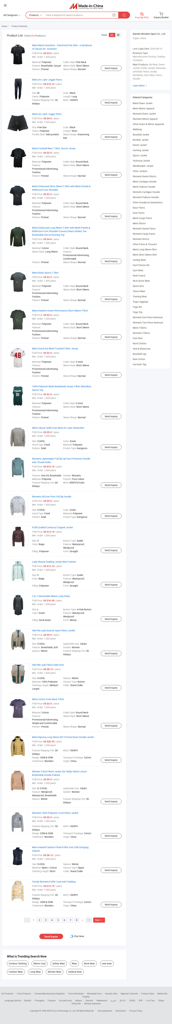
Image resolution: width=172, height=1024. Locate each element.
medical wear (75, 971)
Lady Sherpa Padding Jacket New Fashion (54, 561)
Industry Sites (111, 993)
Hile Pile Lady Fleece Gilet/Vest (48, 664)
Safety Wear (58, 963)
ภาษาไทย (150, 1000)
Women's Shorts (141, 239)
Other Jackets (140, 171)
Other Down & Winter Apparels (148, 124)
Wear (74, 963)
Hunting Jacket (141, 150)
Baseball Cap (139, 353)
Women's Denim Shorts (144, 176)
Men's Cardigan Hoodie (144, 181)
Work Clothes (139, 343)
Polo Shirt (138, 338)
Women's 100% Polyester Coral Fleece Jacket (55, 812)
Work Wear (89, 963)
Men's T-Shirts (140, 327)
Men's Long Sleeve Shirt (145, 249)
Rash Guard (139, 275)
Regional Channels (129, 993)
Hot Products (7, 993)
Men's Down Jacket (143, 103)
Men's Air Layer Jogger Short (47, 114)
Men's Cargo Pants (142, 218)
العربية (113, 1000)
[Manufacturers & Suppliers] (86, 6)
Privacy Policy (136, 1010)
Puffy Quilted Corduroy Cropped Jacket (52, 527)
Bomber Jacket (140, 139)
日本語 (132, 1000)
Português (39, 1000)
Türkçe (161, 1000)
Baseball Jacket (141, 134)
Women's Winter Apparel (145, 118)
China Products (24, 993)
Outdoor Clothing (18, 963)
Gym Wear (138, 270)
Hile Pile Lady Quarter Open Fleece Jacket (53, 630)
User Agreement (105, 1010)
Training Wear (140, 296)
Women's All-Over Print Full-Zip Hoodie (51, 496)
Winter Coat (39, 963)
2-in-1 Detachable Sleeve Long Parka (51, 596)
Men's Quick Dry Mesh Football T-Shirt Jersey (55, 348)
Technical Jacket (141, 160)
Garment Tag (139, 364)
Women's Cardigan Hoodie (146, 192)
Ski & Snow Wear (141, 280)
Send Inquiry (111, 68)
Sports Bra (138, 286)
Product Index (147, 993)
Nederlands (102, 1000)
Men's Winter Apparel (143, 108)
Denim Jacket (140, 145)
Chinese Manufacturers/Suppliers (49, 993)
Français (52, 1000)
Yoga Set (137, 306)
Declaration (121, 1010)
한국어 (123, 1000)
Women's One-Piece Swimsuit (148, 317)
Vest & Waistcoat (141, 348)
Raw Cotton (139, 359)
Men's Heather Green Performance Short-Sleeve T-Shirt (60, 310)
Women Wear (54, 971)
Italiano (78, 1000)
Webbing (137, 129)
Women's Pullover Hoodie (146, 197)
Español (27, 1000)
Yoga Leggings (140, 301)
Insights (86, 996)
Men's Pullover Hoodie (144, 186)
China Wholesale (75, 993)
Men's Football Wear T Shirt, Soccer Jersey (53, 148)
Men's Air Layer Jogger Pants (47, 79)
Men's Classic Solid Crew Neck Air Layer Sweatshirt (58, 427)
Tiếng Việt (76, 1003)
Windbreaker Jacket (143, 165)
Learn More (140, 85)
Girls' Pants (138, 212)
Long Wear (35, 971)
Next (99, 920)
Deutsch (89, 1000)
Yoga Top (137, 312)
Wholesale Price (94, 993)
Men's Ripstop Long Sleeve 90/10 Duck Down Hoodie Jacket (63, 737)
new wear (107, 963)
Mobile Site (162, 993)
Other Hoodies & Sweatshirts (148, 202)
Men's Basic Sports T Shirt (45, 272)
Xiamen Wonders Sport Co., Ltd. (149, 33)
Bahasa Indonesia (92, 1003)
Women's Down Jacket (144, 113)
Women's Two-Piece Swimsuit (148, 322)
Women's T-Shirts (141, 333)
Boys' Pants (139, 207)
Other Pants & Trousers (145, 244)
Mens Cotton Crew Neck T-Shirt (48, 699)
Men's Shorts (139, 223)
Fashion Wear (16, 971)
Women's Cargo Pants (144, 233)
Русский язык (65, 1000)
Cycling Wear (139, 259)
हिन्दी (140, 1000)
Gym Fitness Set (141, 265)
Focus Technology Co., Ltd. (64, 1010)
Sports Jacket (140, 155)
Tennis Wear (139, 291)
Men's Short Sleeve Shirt (145, 254)
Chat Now (79, 936)
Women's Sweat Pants (144, 228)
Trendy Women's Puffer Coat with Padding (54, 881)
